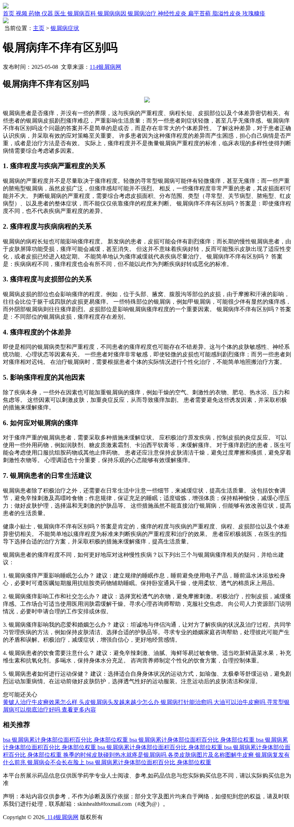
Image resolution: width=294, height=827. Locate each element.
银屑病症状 (65, 28)
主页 (38, 28)
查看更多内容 (79, 710)
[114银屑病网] (6, 7)
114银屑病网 (105, 67)
